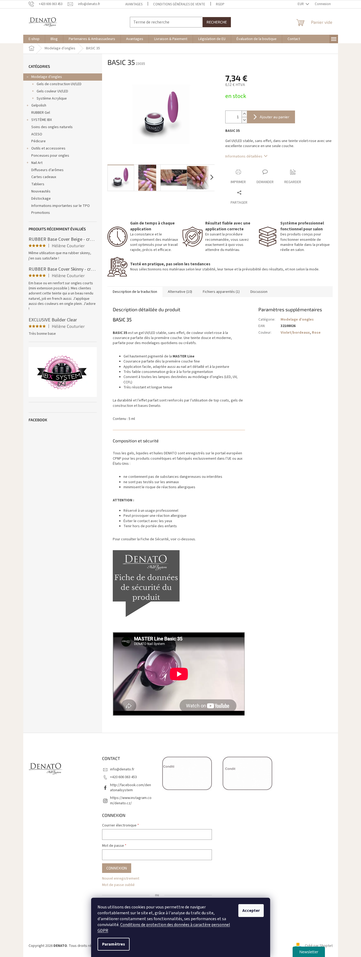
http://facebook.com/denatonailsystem (130, 787)
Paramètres (113, 944)
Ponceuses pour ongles (50, 155)
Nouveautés (41, 191)
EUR (301, 4)
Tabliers (37, 184)
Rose (316, 332)
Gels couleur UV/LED (52, 91)
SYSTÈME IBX (41, 120)
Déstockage (41, 198)
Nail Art (36, 163)
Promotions (40, 212)
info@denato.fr (122, 769)
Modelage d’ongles (46, 77)
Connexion (116, 868)
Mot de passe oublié (118, 885)
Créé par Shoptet (319, 945)
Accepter (251, 910)
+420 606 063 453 (123, 777)
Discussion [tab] (258, 291)
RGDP (220, 4)
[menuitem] (34, 39)
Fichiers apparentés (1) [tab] (221, 291)
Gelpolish (38, 105)
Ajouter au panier (274, 117)
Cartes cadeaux (43, 177)
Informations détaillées (243, 156)
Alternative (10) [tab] (180, 291)
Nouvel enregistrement (120, 878)
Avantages (133, 4)
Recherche (217, 22)
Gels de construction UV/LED (59, 84)
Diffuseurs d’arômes (47, 170)
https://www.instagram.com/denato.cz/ (131, 800)
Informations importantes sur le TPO (60, 205)
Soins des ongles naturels (52, 127)
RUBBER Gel (40, 112)
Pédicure (38, 141)
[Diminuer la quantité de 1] (244, 120)
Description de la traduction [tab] (135, 291)
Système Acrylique (52, 98)
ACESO (36, 134)
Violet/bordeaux (295, 332)
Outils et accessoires (48, 148)
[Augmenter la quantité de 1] (244, 114)
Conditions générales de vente (179, 4)
